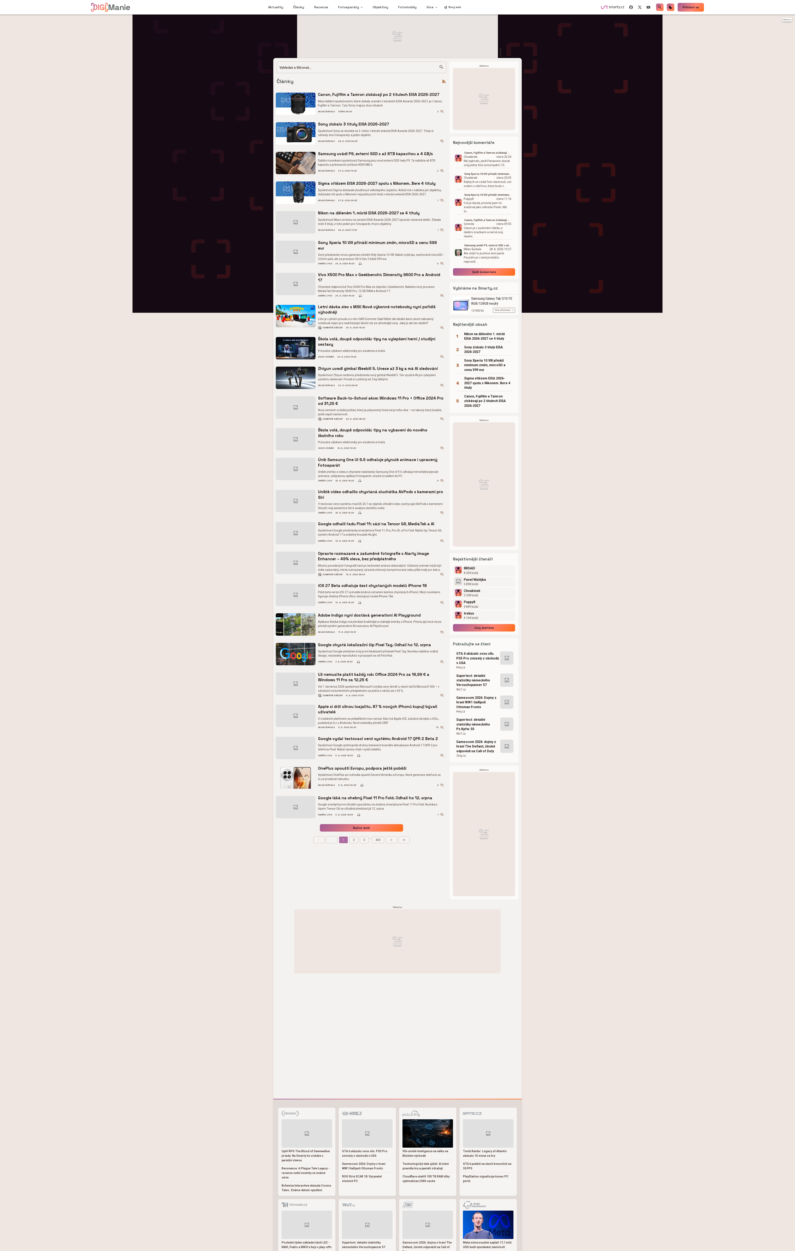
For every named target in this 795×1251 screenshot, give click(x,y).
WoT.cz (461, 689)
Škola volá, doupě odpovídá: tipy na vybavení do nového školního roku (372, 432)
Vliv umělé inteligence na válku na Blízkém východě (425, 1153)
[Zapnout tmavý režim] (670, 7)
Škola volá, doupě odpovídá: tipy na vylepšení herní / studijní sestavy (376, 341)
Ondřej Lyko (325, 263)
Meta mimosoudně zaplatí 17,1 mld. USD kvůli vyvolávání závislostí (487, 1245)
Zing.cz (461, 755)
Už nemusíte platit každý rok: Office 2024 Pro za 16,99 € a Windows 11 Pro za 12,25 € (373, 677)
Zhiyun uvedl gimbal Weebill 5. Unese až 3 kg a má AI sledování (378, 368)
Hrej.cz (460, 667)
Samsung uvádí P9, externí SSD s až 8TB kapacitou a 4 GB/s (375, 153)
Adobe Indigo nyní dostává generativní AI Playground (369, 615)
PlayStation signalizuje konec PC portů (485, 1179)
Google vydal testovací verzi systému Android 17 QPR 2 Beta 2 (378, 738)
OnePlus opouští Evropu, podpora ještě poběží (362, 768)
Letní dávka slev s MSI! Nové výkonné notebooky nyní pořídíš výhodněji (377, 309)
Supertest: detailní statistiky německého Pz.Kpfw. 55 (473, 724)
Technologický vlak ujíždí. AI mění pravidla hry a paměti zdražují (425, 1166)
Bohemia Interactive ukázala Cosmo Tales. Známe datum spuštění (306, 1188)
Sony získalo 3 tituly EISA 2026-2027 (353, 124)
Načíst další (361, 828)
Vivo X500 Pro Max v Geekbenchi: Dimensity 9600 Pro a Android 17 (379, 277)
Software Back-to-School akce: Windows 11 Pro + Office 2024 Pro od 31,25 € (380, 401)
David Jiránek (326, 357)
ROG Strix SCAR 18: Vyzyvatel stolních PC (362, 1179)
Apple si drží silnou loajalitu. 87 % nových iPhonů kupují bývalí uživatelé (377, 709)
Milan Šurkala (326, 111)
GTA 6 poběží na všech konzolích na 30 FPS (487, 1166)
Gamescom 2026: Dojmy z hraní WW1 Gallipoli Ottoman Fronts (476, 702)
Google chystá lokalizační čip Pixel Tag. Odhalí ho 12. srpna (374, 644)
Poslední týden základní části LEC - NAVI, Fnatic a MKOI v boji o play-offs (307, 1245)
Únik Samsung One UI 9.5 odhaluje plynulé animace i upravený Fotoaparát (377, 462)
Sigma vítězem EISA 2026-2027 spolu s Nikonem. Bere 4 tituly (377, 183)
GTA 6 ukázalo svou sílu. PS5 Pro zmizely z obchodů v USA (477, 658)
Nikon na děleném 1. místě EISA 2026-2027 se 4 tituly (369, 213)
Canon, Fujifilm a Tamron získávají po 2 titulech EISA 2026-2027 (378, 94)
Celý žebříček (484, 628)
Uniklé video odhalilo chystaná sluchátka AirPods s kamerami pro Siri (380, 494)
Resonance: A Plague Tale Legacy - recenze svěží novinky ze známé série (306, 1173)
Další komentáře (484, 272)
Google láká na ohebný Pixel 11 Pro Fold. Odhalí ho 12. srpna (375, 798)
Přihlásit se (691, 7)
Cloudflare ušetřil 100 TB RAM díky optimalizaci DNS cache (426, 1179)
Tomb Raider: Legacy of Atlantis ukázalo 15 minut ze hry (485, 1153)
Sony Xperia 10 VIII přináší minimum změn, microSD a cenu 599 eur (377, 245)
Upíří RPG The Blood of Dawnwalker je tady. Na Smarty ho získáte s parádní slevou (306, 1156)
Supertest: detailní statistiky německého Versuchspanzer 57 (473, 680)
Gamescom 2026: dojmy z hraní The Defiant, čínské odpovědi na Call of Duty (476, 746)
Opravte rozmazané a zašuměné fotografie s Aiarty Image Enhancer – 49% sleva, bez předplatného (373, 556)
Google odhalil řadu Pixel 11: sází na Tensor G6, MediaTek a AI (376, 523)
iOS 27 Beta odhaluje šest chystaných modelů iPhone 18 (372, 585)
